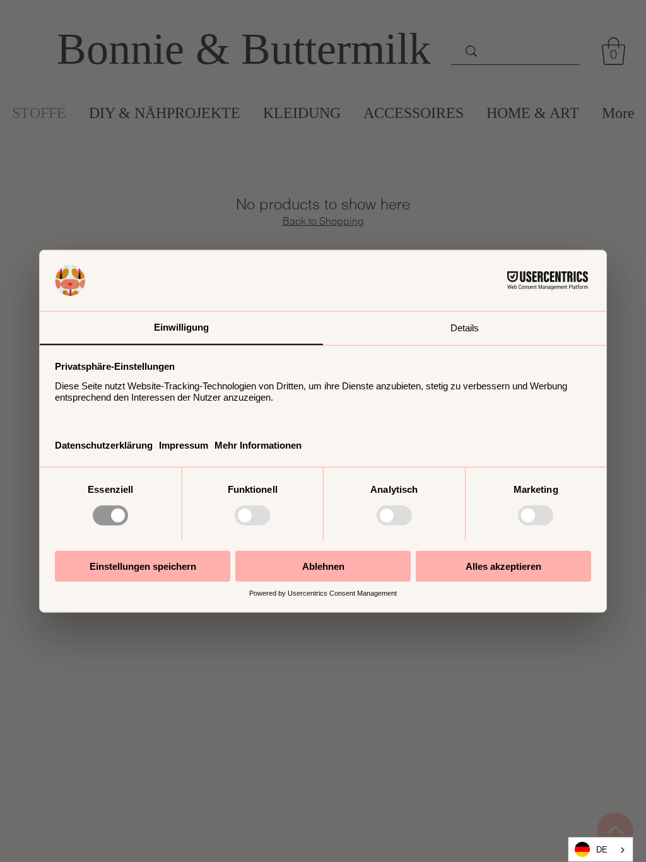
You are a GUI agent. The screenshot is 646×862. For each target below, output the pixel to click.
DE (602, 849)
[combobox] (600, 849)
